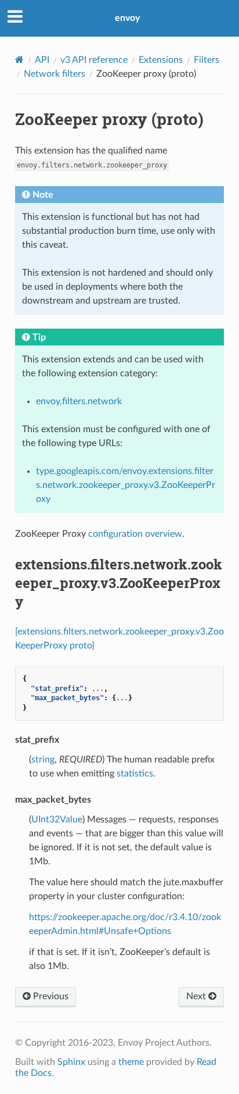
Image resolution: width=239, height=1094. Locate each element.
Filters (206, 60)
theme (131, 1062)
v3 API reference (94, 60)
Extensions (161, 60)
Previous (49, 996)
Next (197, 996)
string (43, 759)
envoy (127, 18)
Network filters (54, 74)
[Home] (19, 60)
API (42, 60)
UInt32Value (56, 819)
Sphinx (71, 1062)
